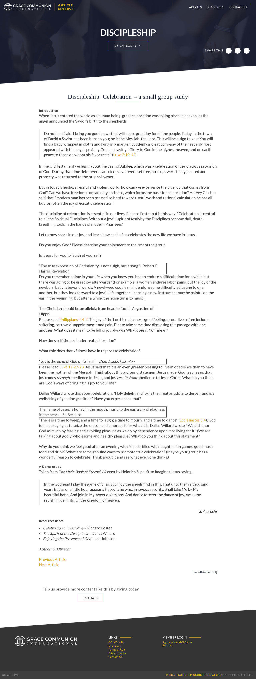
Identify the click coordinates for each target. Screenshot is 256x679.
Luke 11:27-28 (71, 367)
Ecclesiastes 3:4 (193, 420)
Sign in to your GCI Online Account (177, 644)
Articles (195, 7)
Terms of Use (116, 649)
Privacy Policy (117, 653)
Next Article (49, 564)
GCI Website (116, 642)
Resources (215, 7)
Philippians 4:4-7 (73, 319)
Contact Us (238, 7)
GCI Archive (10, 674)
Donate (91, 598)
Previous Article (52, 559)
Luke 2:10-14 (124, 155)
